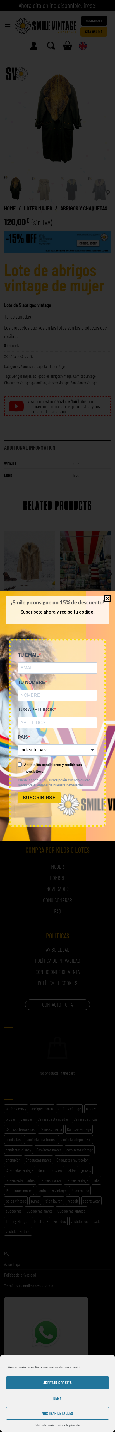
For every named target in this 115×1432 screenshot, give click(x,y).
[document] (57, 716)
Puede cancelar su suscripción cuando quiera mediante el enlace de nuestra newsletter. (54, 782)
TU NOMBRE (31, 682)
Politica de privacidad (68, 1425)
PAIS (23, 737)
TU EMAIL (28, 655)
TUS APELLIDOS (36, 709)
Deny (57, 1397)
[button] (107, 598)
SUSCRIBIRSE (39, 797)
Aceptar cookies (57, 1382)
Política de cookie (44, 1425)
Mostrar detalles (57, 1413)
